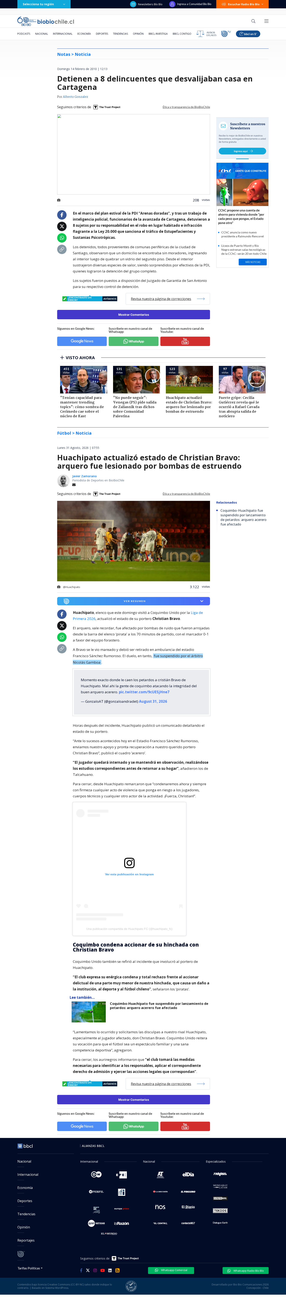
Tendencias (120, 34)
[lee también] (90, 1011)
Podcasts (23, 34)
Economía (84, 34)
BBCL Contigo (182, 34)
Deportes (102, 34)
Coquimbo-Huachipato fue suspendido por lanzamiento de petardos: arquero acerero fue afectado (159, 1005)
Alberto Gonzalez (75, 96)
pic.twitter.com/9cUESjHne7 (144, 692)
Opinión (138, 34)
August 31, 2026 (153, 701)
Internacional (62, 34)
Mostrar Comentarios (133, 314)
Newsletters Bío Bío (150, 4)
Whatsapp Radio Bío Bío (248, 1271)
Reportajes (26, 1240)
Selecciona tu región (38, 4)
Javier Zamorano (84, 476)
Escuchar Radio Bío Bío (244, 4)
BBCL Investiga (158, 34)
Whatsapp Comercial (173, 1270)
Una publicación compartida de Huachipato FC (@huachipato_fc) (129, 928)
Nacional (41, 34)
